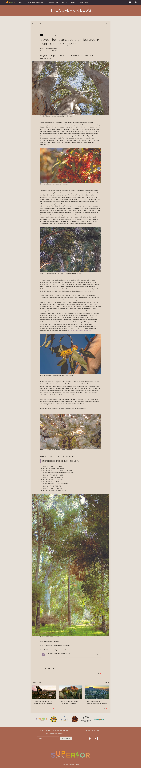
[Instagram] (136, 2)
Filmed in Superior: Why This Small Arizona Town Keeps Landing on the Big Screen (43, 702)
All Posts (34, 24)
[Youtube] (130, 2)
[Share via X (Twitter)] (45, 668)
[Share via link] (53, 668)
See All (107, 682)
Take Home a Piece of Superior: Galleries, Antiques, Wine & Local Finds (96, 702)
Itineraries (43, 24)
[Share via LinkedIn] (49, 668)
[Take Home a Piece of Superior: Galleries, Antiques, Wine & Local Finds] (97, 692)
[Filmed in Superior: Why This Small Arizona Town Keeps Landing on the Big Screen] (44, 692)
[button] (21, 2)
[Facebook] (133, 2)
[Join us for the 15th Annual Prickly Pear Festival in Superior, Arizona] (70, 692)
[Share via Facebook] (41, 668)
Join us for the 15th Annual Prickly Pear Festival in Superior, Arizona (69, 702)
